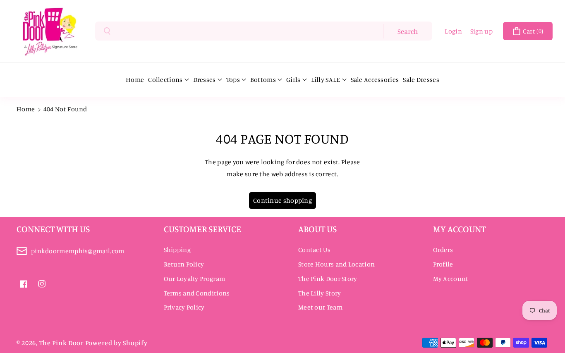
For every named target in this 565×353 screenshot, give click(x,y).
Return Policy (184, 264)
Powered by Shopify (116, 343)
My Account (451, 278)
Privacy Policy (184, 307)
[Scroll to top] (547, 326)
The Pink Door (61, 343)
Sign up (481, 31)
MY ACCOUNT (459, 228)
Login (453, 31)
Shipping (177, 249)
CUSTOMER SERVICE (202, 228)
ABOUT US (317, 228)
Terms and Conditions (197, 293)
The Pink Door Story (327, 278)
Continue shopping (282, 200)
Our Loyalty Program (194, 278)
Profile (443, 264)
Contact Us (314, 249)
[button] (528, 31)
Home (26, 109)
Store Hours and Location (336, 264)
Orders (443, 249)
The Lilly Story (319, 293)
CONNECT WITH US (53, 228)
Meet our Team (320, 307)
